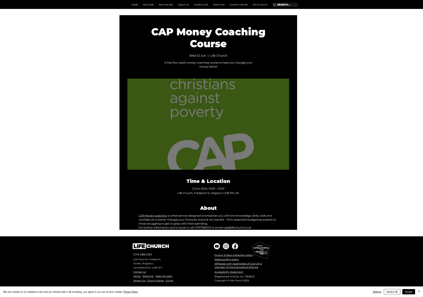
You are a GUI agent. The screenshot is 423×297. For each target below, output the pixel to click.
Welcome (148, 276)
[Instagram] (226, 246)
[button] (183, 4)
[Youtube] (217, 246)
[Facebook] (235, 246)
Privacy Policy (130, 291)
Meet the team (164, 276)
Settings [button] (377, 291)
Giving (169, 280)
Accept (408, 291)
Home (137, 276)
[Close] (419, 291)
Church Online (155, 280)
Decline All (392, 291)
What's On (139, 280)
